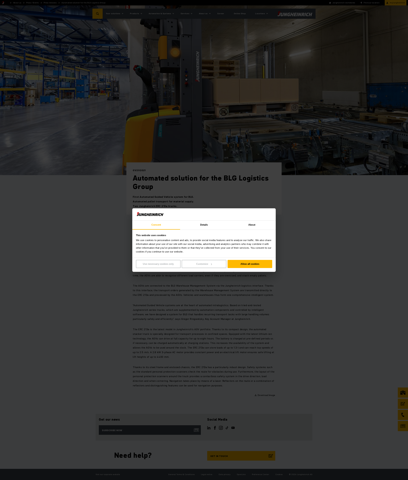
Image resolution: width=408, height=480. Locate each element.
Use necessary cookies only (158, 264)
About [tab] (251, 225)
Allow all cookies (249, 264)
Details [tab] (204, 225)
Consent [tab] (156, 225)
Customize (202, 264)
